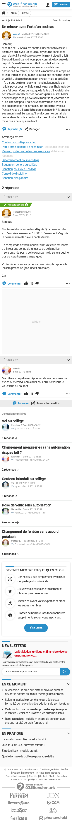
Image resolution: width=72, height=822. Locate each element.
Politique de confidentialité (48, 773)
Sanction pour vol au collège (19, 169)
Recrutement (28, 773)
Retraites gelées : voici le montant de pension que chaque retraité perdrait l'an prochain (34, 720)
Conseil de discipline (14, 173)
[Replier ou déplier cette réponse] (68, 197)
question (63, 4)
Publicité (16, 773)
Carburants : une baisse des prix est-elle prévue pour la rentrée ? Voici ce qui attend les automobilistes (36, 711)
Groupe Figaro (30, 779)
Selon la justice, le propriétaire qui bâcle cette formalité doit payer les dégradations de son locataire (37, 701)
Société (64, 769)
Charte (52, 776)
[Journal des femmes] (19, 795)
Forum (13, 13)
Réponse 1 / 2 (10, 197)
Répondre (23, 403)
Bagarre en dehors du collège (19, 164)
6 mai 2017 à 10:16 (22, 215)
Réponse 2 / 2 (10, 359)
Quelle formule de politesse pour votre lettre (28, 756)
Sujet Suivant (60, 20)
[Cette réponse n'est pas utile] (37, 283)
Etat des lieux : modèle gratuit (19, 750)
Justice (25, 13)
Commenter (14, 283)
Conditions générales (49, 769)
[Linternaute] (19, 803)
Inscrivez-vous (31, 769)
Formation (62, 776)
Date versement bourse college (20, 160)
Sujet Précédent (13, 20)
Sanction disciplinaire (15, 178)
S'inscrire (36, 627)
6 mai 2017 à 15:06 (34, 37)
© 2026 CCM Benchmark (50, 779)
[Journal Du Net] (53, 795)
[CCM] (53, 803)
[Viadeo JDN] (53, 810)
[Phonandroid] (53, 818)
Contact (43, 776)
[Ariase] (19, 818)
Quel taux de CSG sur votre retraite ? (23, 745)
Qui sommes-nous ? (13, 769)
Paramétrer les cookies (16, 776)
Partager (34, 129)
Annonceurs (16, 779)
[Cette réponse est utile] (26, 283)
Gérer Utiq (32, 776)
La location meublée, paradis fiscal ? (24, 739)
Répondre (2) (14, 129)
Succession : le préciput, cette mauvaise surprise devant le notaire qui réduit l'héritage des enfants (34, 692)
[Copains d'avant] (19, 810)
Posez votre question (47, 403)
